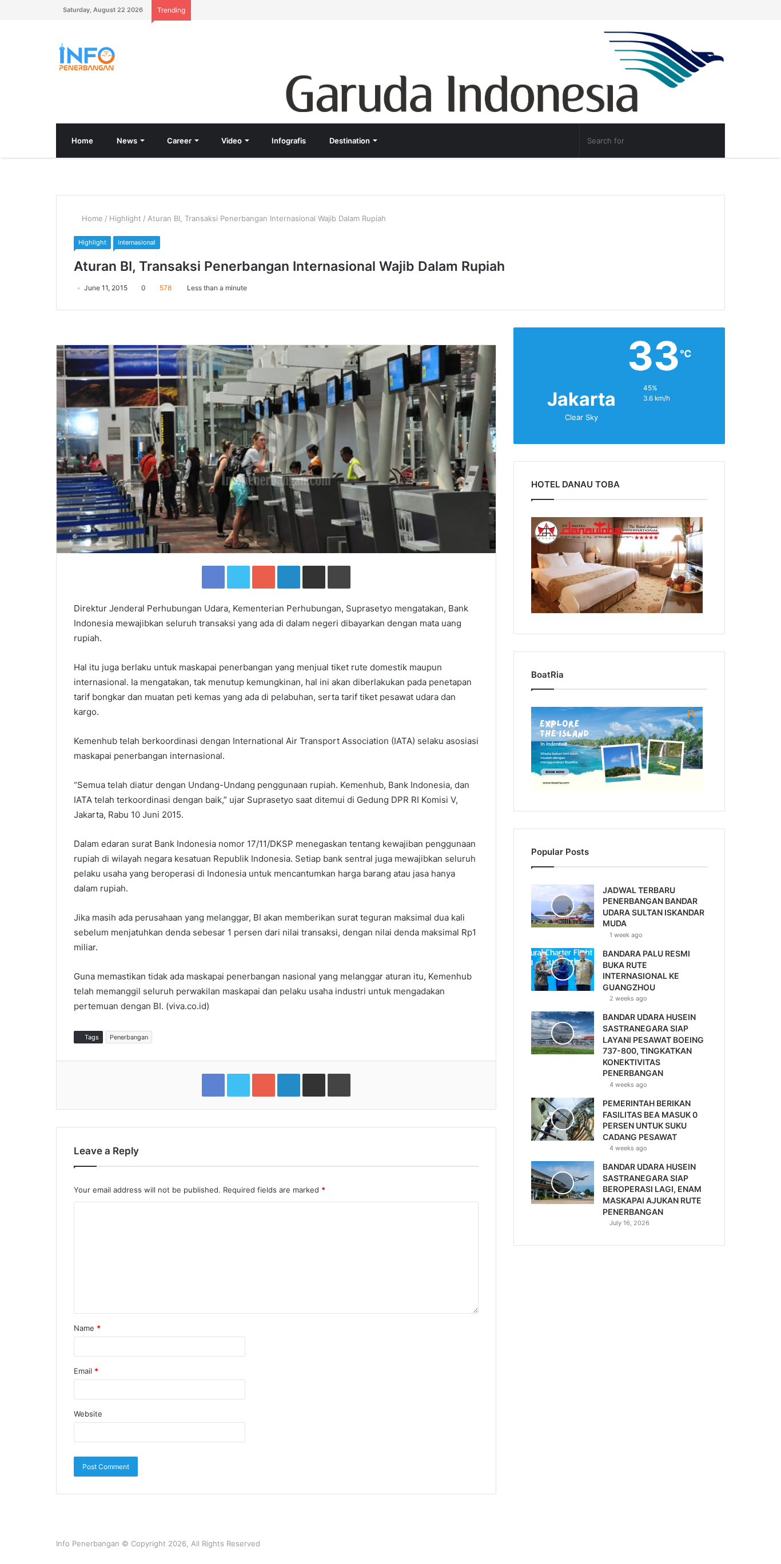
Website (88, 1413)
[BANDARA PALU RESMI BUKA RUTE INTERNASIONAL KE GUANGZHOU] (562, 969)
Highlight (125, 218)
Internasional (137, 242)
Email (86, 1370)
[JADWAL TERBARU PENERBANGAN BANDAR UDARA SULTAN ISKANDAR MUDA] (562, 906)
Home (81, 140)
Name (87, 1328)
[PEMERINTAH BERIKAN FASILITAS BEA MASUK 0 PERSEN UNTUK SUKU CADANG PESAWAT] (562, 1119)
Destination (349, 140)
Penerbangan (129, 1037)
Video (231, 140)
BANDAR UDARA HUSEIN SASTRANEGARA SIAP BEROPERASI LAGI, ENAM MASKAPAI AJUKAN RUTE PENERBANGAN (652, 1189)
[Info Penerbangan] (142, 57)
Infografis (288, 140)
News (126, 140)
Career (178, 140)
